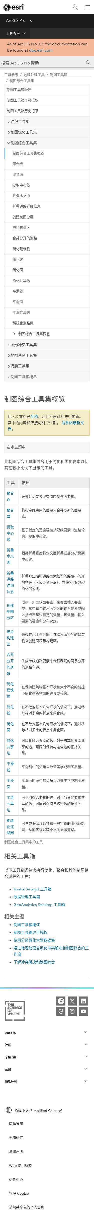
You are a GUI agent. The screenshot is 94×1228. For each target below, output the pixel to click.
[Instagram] (72, 1011)
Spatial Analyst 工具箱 (32, 889)
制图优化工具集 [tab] (24, 132)
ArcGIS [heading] (10, 1033)
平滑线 (18, 291)
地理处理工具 (34, 75)
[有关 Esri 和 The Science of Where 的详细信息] (15, 1011)
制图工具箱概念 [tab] (24, 376)
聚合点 (18, 164)
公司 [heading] (8, 1069)
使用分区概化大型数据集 (34, 940)
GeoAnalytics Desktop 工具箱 (39, 904)
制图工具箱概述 (19, 90)
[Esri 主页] (14, 7)
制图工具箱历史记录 (22, 111)
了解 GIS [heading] (11, 1057)
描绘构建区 (21, 227)
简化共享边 (21, 281)
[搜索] (75, 7)
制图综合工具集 (22, 81)
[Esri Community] (60, 1011)
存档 (34, 416)
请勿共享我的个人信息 (26, 1207)
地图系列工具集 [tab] (24, 355)
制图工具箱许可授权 (22, 100)
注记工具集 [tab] (20, 121)
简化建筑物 (21, 249)
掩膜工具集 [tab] (20, 366)
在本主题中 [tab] (16, 447)
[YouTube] (83, 1011)
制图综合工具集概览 (28, 153)
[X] (72, 1001)
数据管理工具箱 (27, 897)
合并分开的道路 (25, 238)
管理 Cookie (19, 1193)
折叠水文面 (21, 196)
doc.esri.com (41, 50)
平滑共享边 (21, 313)
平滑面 (18, 302)
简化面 (18, 270)
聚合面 (18, 174)
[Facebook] (60, 1001)
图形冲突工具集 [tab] (24, 345)
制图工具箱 (58, 75)
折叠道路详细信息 (27, 206)
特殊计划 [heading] (11, 1082)
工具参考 (13, 33)
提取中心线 (21, 185)
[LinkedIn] (83, 1001)
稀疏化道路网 (23, 323)
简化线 (18, 259)
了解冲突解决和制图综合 (34, 962)
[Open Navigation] (87, 7)
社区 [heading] (8, 1045)
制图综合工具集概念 (34, 334)
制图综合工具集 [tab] (24, 143)
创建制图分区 (23, 217)
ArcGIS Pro (16, 20)
